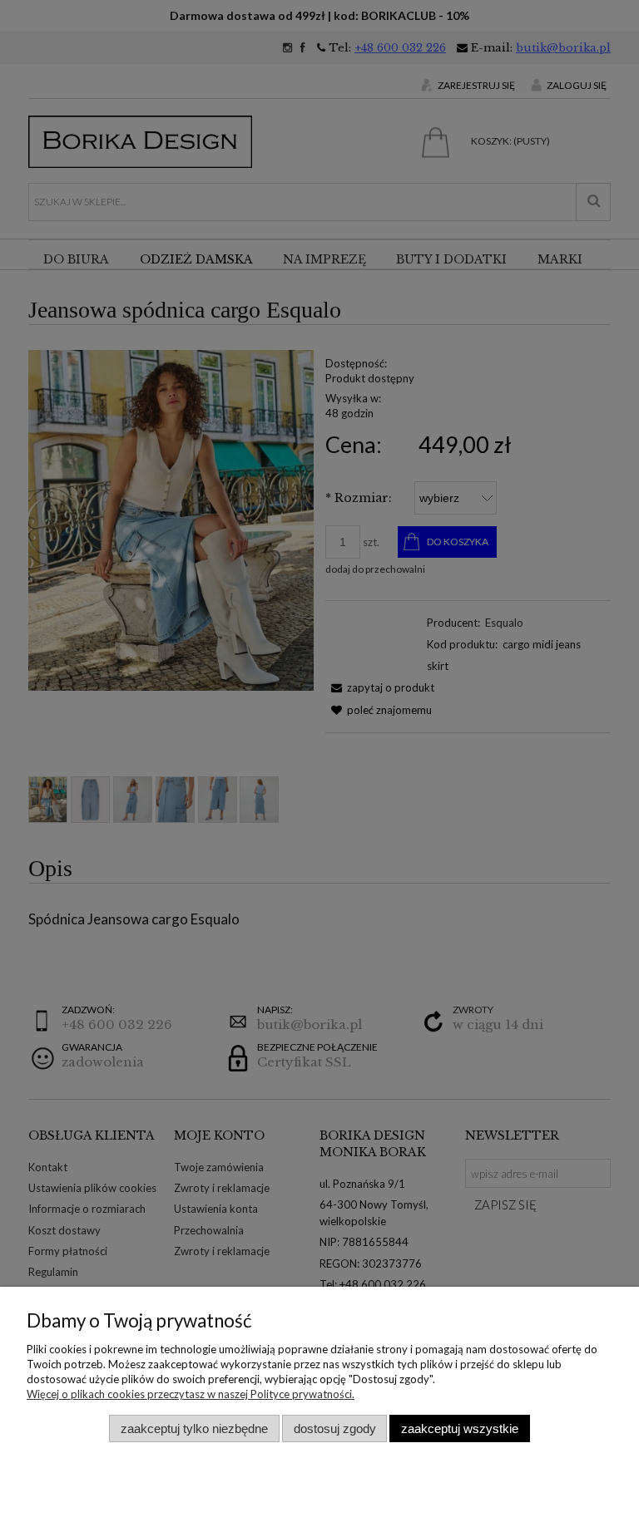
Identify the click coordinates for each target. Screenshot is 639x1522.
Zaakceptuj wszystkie (459, 1428)
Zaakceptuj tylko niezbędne (194, 1428)
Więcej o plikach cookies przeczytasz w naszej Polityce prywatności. (190, 1394)
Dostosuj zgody (335, 1428)
